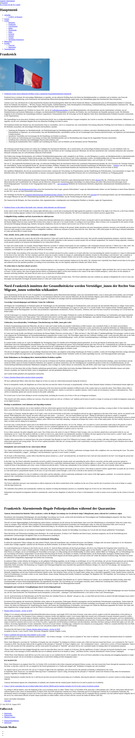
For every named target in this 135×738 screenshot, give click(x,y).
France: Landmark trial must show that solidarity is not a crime (25, 635)
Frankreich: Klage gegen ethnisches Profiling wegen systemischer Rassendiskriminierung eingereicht (37, 94)
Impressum (12, 47)
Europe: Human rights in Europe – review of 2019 (43, 629)
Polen (10, 32)
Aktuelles (7, 15)
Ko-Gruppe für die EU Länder (10, 5)
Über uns (11, 45)
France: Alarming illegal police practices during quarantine (23, 377)
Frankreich (12, 24)
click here (7, 701)
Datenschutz (8, 715)
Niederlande (12, 30)
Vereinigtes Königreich (16, 40)
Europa (6, 19)
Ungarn (11, 38)
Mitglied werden (9, 717)
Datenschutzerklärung (11, 721)
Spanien (11, 36)
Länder (6, 21)
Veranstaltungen (9, 49)
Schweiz (11, 34)
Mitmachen (8, 41)
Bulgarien (11, 22)
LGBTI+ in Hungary (15, 17)
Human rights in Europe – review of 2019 (18, 611)
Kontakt (7, 43)
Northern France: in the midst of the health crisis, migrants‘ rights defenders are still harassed (34, 207)
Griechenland (12, 26)
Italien (10, 28)
